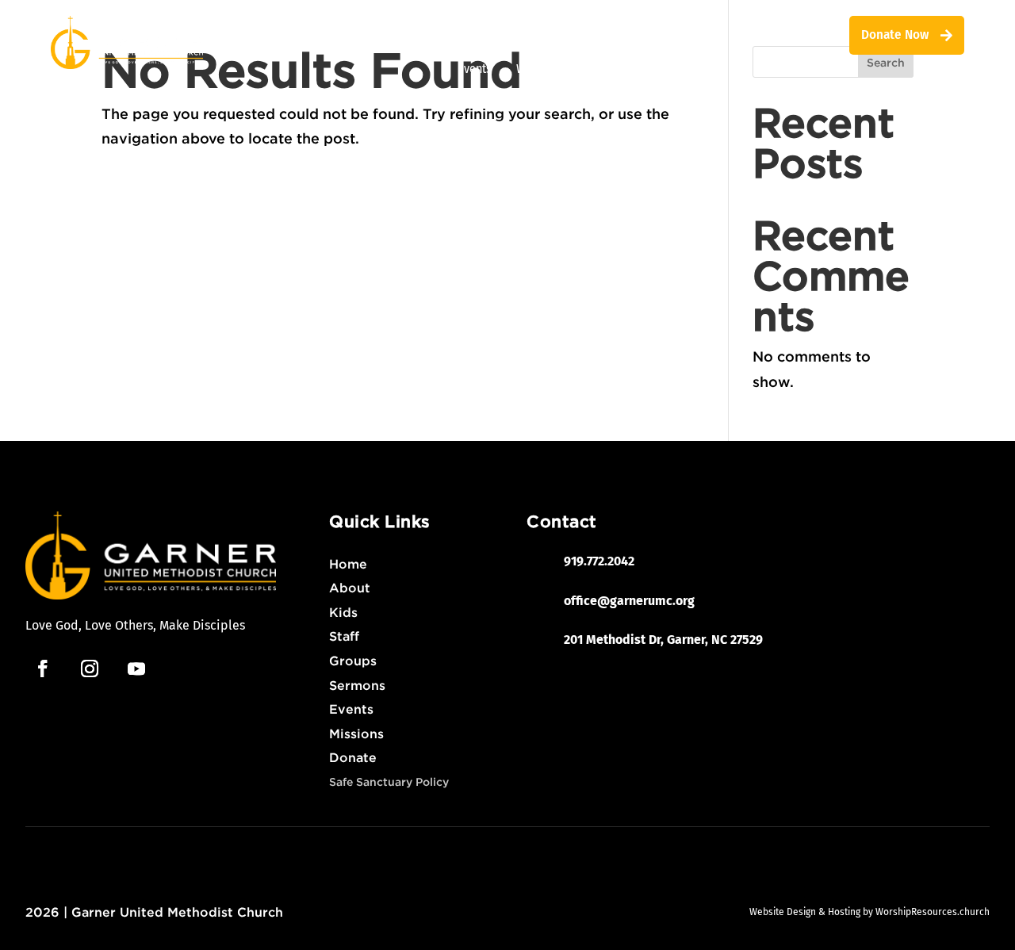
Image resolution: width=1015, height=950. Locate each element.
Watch (532, 68)
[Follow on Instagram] (89, 668)
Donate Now (895, 34)
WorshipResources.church (932, 911)
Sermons (357, 685)
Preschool (663, 35)
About (349, 587)
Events (475, 68)
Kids (522, 35)
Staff (400, 35)
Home (348, 564)
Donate (353, 757)
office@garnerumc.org (629, 600)
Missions (579, 35)
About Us (340, 35)
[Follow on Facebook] (42, 668)
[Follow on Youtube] (136, 668)
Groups (467, 35)
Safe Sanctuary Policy (389, 781)
